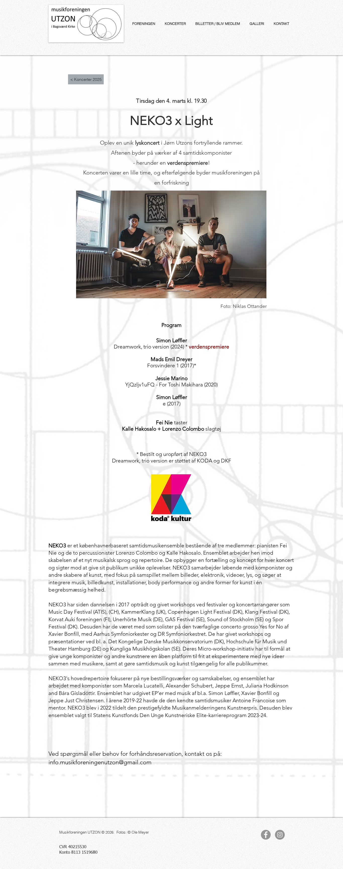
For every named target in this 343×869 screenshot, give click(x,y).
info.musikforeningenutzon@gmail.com (99, 762)
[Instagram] (280, 835)
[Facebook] (266, 835)
